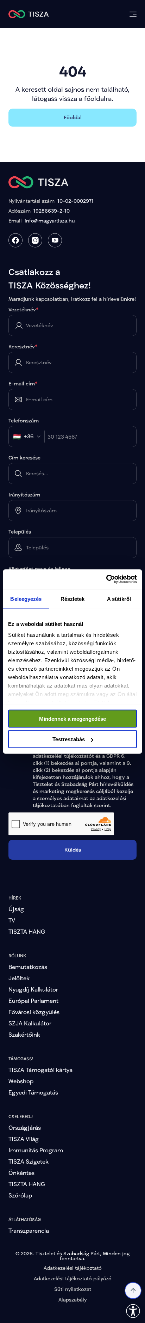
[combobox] (29, 437)
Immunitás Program (35, 1150)
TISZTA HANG (26, 931)
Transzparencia (28, 1230)
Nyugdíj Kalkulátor (33, 989)
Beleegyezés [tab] (26, 599)
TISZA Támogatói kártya (40, 1069)
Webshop (20, 1081)
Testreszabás (68, 739)
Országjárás (24, 1127)
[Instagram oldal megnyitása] (35, 240)
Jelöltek (19, 978)
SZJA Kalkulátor (29, 1023)
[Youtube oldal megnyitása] (55, 240)
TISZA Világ (23, 1138)
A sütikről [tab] (119, 599)
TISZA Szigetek (28, 1161)
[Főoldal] (28, 14)
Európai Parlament (33, 1000)
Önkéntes (21, 1172)
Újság (16, 909)
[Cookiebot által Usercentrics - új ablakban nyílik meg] (106, 579)
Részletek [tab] (73, 599)
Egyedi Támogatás (33, 1092)
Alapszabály (72, 1300)
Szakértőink (24, 1034)
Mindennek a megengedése (72, 718)
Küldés (72, 850)
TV (11, 920)
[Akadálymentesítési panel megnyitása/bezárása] (133, 1311)
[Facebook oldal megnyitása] (15, 240)
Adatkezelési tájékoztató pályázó (73, 1278)
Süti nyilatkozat (72, 1289)
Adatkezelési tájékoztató (73, 1268)
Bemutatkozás (27, 966)
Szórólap (20, 1195)
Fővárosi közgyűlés (33, 1011)
